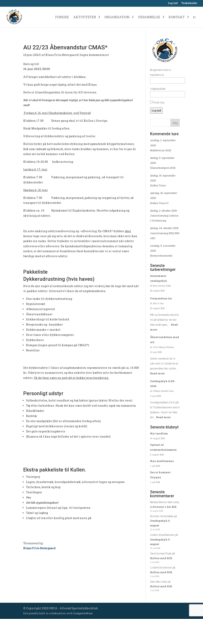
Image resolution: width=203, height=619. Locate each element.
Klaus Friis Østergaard (61, 55)
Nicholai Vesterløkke (162, 516)
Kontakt (177, 17)
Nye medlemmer (162, 461)
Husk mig (158, 102)
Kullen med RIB (161, 558)
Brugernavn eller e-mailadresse (161, 72)
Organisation (116, 17)
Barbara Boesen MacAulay (164, 502)
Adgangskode (158, 88)
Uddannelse (149, 17)
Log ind (173, 3)
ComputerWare (83, 613)
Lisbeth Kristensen (161, 567)
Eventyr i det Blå (164, 507)
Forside (62, 17)
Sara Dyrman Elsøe (161, 553)
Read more (157, 373)
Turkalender (189, 3)
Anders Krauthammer (162, 535)
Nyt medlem (159, 433)
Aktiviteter (84, 17)
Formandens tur (161, 298)
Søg (175, 123)
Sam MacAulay (158, 581)
